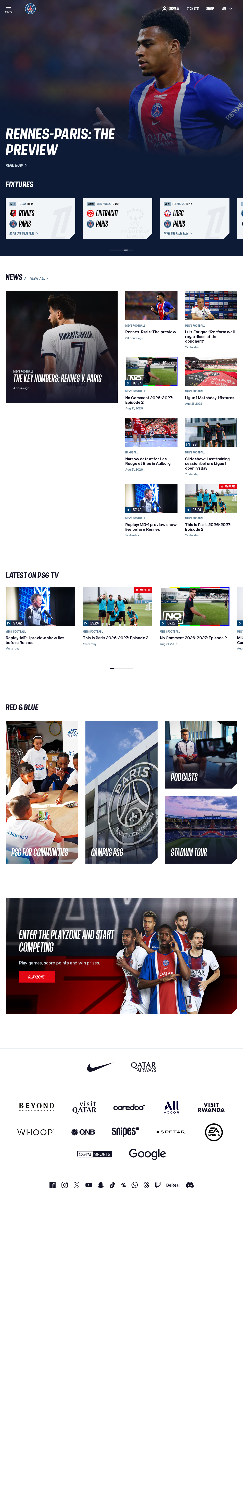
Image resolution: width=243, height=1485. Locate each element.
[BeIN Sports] (94, 1154)
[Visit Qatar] (84, 1107)
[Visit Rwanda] (211, 1107)
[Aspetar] (170, 1132)
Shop (210, 8)
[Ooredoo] (129, 1107)
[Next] (231, 218)
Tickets (193, 8)
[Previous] (11, 218)
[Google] (147, 1154)
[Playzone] (37, 977)
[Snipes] (125, 1132)
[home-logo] (30, 8)
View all (37, 278)
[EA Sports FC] (214, 1132)
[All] (171, 1107)
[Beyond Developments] (37, 1107)
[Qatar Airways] (143, 1067)
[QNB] (83, 1132)
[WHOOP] (35, 1132)
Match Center (21, 233)
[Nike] (100, 1067)
